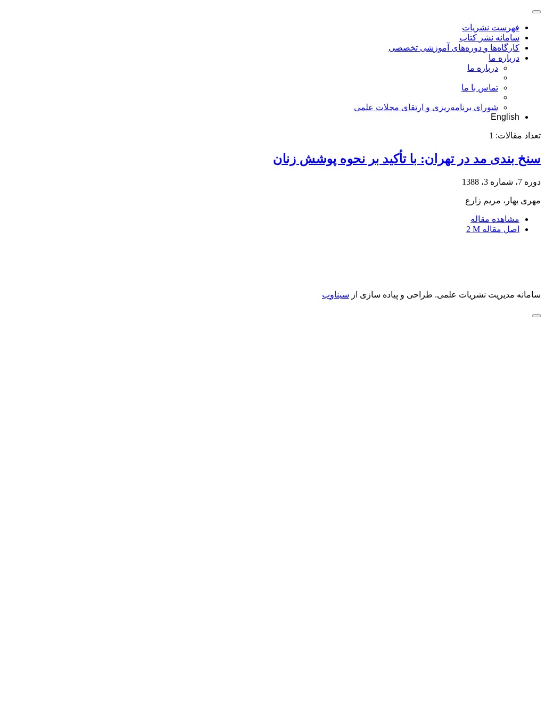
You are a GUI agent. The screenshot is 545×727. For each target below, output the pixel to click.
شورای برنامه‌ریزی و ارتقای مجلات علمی (426, 107)
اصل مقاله (492, 229)
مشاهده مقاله (494, 219)
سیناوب (335, 294)
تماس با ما (479, 87)
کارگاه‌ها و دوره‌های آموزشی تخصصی (454, 47)
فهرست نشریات (490, 27)
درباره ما (504, 57)
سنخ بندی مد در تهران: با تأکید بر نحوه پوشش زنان (407, 159)
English (505, 116)
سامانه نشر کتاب (489, 37)
